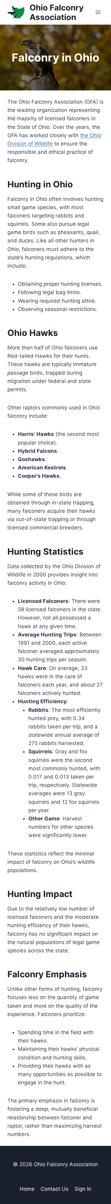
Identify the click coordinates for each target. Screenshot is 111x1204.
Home (27, 1189)
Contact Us (54, 1189)
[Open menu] (98, 12)
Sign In (83, 1189)
